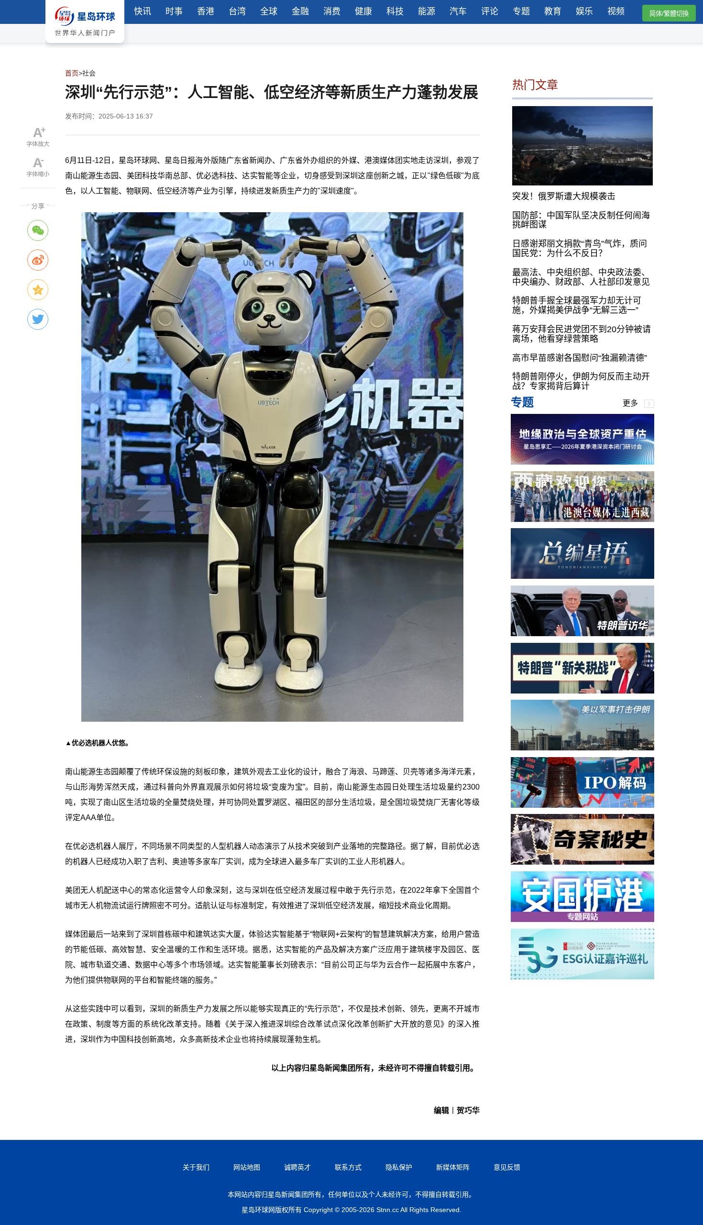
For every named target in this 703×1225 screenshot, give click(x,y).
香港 (205, 11)
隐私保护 (398, 1167)
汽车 (458, 11)
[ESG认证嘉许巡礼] (582, 977)
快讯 (142, 11)
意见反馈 (507, 1167)
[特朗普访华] (582, 633)
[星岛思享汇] (582, 462)
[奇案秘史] (582, 862)
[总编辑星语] (582, 576)
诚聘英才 (297, 1167)
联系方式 (348, 1167)
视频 (616, 11)
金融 (300, 11)
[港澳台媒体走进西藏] (582, 519)
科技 (395, 11)
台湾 (237, 11)
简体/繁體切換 (669, 13)
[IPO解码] (582, 805)
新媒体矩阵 (453, 1167)
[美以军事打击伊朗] (582, 748)
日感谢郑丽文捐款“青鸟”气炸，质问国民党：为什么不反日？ (579, 248)
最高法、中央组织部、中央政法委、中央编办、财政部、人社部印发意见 (581, 276)
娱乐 (584, 11)
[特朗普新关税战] (582, 691)
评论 (489, 11)
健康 (363, 11)
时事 (174, 11)
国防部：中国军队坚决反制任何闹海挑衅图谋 (581, 219)
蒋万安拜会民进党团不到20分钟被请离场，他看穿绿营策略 (581, 334)
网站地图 (246, 1167)
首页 (71, 73)
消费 (332, 11)
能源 (426, 11)
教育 (552, 11)
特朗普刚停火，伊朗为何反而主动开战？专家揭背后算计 (581, 381)
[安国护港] (582, 919)
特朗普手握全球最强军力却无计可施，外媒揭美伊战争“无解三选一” (576, 305)
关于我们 (196, 1167)
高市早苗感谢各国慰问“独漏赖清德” (579, 357)
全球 (268, 11)
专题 (521, 11)
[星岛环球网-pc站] (84, 45)
